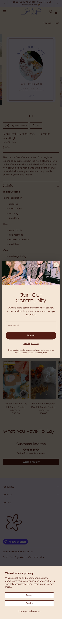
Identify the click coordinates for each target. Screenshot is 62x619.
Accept (29, 595)
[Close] (56, 264)
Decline (29, 603)
